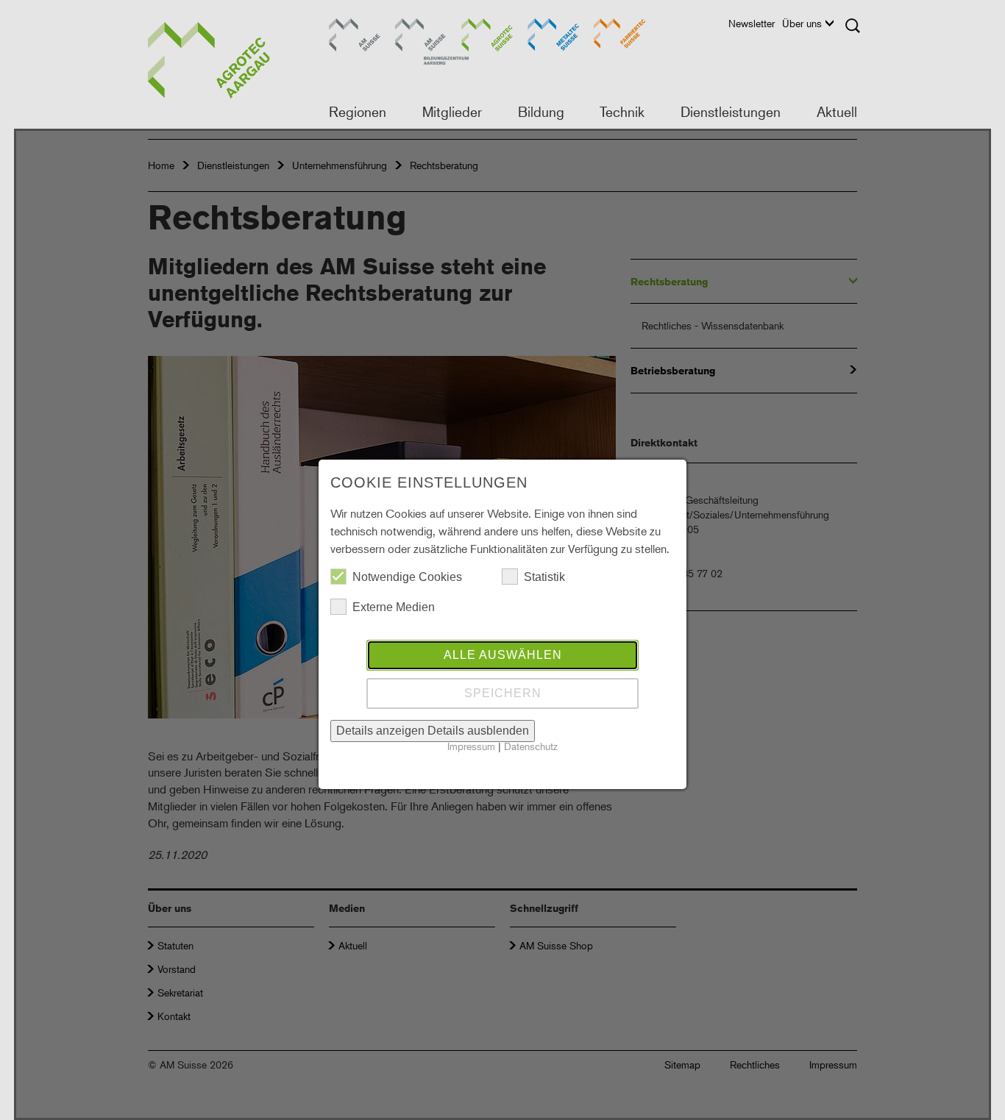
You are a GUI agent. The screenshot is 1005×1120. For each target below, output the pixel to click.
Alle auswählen (503, 655)
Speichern (502, 693)
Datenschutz (531, 746)
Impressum (471, 746)
